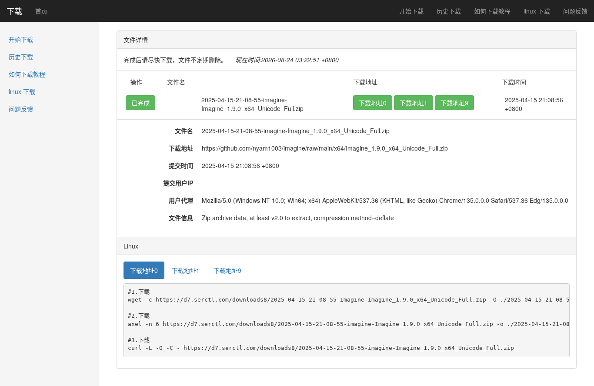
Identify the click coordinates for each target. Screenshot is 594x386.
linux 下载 (537, 11)
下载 (14, 11)
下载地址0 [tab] (144, 270)
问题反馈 (575, 11)
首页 (41, 11)
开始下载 (411, 11)
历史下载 (449, 11)
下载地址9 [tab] (227, 270)
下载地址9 (454, 102)
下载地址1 (413, 102)
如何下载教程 (492, 11)
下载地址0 (373, 102)
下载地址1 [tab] (186, 270)
